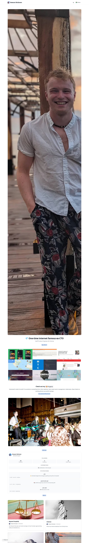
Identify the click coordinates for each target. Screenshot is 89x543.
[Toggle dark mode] (73, 2)
